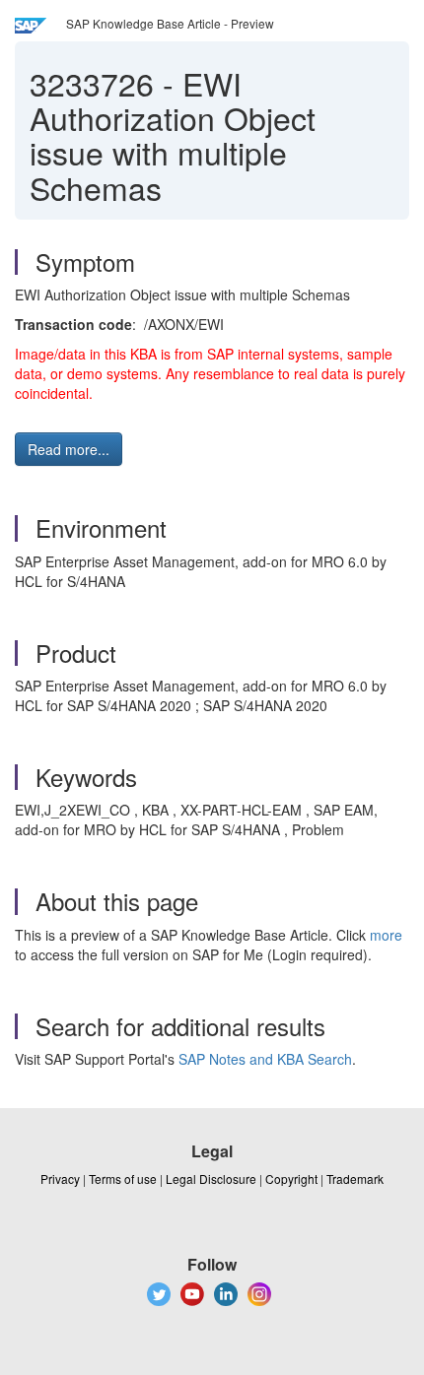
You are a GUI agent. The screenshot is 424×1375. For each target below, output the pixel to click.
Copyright (291, 1178)
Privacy (60, 1178)
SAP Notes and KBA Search (265, 1059)
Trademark (355, 1178)
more (386, 935)
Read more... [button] (68, 449)
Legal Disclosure (211, 1178)
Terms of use (123, 1178)
